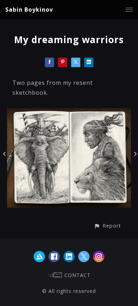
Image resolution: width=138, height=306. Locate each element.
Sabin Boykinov (29, 9)
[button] (107, 225)
